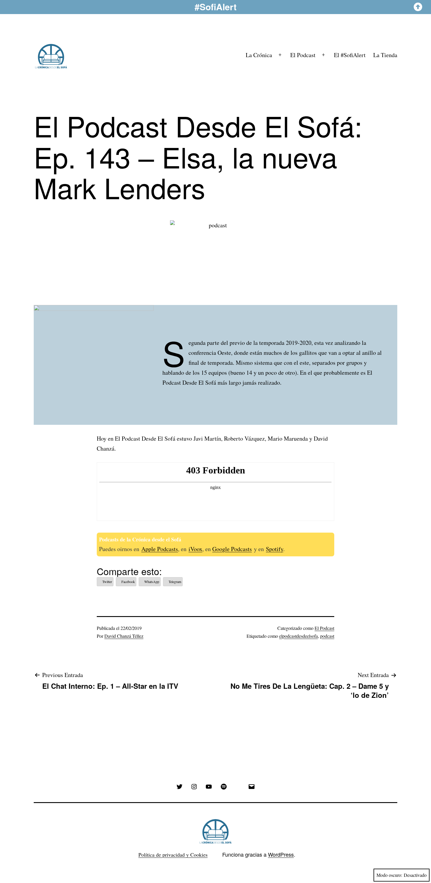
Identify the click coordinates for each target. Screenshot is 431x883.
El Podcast (302, 55)
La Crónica (259, 55)
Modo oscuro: (389, 875)
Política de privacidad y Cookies (173, 854)
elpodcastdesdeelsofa (298, 636)
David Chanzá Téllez (123, 636)
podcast (327, 636)
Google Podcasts (232, 549)
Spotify (274, 549)
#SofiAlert (216, 6)
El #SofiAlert (350, 55)
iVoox (195, 549)
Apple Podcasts (159, 549)
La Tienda (385, 55)
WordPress (281, 854)
